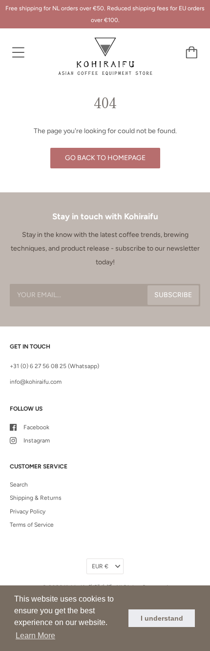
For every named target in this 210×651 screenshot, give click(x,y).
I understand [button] (162, 618)
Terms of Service (32, 524)
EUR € (100, 566)
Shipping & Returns (36, 497)
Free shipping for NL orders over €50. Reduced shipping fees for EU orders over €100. (105, 14)
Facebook (36, 427)
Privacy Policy (27, 511)
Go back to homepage (105, 158)
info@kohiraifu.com (36, 381)
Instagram (36, 440)
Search (19, 484)
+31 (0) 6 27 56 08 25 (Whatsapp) (54, 366)
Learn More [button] (35, 635)
